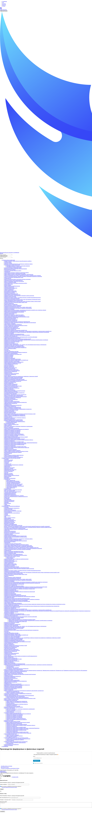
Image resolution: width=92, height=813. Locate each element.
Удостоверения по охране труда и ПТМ (12, 264)
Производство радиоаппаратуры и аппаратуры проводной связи (17, 321)
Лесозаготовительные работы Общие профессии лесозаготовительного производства (21, 630)
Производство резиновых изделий (13, 618)
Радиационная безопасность (10, 493)
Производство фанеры (8, 355)
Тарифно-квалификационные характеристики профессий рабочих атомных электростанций (22, 301)
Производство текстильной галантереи (12, 370)
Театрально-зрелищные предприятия (11, 428)
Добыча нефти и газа (8, 284)
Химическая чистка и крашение (10, 449)
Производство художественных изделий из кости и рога (15, 443)
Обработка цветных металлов (10, 296)
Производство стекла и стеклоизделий (11, 636)
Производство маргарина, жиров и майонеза (13, 686)
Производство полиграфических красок (12, 328)
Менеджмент (6, 477)
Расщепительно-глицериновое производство (13, 687)
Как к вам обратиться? (4, 797)
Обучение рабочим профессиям (8, 260)
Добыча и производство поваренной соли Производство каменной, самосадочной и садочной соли (24, 690)
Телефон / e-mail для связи (5, 799)
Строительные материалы (11, 486)
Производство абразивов (9, 309)
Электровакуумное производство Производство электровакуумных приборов (19, 596)
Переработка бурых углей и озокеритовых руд (13, 280)
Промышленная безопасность (10, 494)
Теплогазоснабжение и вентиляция (13, 482)
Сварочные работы (8, 537)
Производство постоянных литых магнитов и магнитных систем (16, 598)
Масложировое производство (10, 406)
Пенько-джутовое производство (10, 371)
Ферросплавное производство (10, 290)
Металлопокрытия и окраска (9, 269)
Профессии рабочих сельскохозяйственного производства (15, 741)
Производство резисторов (9, 592)
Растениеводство (9, 743)
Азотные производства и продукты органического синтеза (15, 325)
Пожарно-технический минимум (10, 524)
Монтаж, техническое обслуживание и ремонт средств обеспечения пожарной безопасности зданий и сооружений (27, 526)
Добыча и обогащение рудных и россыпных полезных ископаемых (17, 279)
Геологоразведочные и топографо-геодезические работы (15, 283)
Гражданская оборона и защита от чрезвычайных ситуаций (16, 529)
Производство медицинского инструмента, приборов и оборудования (18, 308)
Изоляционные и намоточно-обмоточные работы (14, 314)
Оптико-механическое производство (11, 456)
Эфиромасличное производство (10, 403)
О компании (4, 1)
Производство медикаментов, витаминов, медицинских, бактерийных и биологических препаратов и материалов (26, 332)
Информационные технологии (10, 469)
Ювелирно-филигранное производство (12, 437)
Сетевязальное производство (10, 374)
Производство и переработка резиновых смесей (13, 617)
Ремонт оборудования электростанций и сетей (13, 300)
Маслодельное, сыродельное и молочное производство (17, 668)
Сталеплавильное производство (10, 560)
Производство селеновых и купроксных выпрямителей (15, 595)
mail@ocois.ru (2, 771)
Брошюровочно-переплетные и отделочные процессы (15, 417)
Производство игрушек (8, 448)
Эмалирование (7, 271)
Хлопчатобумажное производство (11, 363)
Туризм (5, 504)
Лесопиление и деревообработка (10, 353)
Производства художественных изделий (12, 721)
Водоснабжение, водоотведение (12, 481)
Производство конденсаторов (10, 593)
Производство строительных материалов (12, 359)
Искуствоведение (7, 499)
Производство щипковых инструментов (12, 432)
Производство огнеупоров (9, 292)
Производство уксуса (8, 675)
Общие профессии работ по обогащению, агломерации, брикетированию (18, 274)
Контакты (4, 3)
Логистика (6, 472)
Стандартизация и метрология (10, 492)
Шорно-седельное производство (10, 385)
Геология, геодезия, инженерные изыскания (13, 489)
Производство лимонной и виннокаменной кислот (14, 334)
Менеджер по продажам (9, 523)
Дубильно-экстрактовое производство (11, 387)
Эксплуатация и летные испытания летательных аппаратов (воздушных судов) (19, 413)
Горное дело (6, 461)
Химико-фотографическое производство (12, 624)
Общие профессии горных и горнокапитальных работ (14, 273)
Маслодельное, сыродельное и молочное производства (15, 394)
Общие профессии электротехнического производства (15, 311)
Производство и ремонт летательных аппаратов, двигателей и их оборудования (20, 322)
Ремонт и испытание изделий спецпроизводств (13, 457)
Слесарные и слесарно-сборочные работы (12, 270)
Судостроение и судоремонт (9, 323)
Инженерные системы (8, 468)
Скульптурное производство (9, 445)
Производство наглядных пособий (13, 706)
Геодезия (6, 513)
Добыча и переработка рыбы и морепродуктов (13, 395)
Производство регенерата (9, 342)
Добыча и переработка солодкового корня (12, 408)
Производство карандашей (9, 358)
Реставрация (6, 498)
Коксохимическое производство (10, 291)
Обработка (6, 569)
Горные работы (7, 515)
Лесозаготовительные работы (10, 348)
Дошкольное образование (9, 467)
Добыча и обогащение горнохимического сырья (13, 277)
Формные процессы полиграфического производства (14, 415)
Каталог (1, 253)
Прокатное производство (9, 288)
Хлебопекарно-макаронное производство (12, 397)
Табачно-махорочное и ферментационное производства (15, 402)
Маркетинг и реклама (8, 473)
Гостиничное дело (7, 463)
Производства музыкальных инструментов (12, 712)
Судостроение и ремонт (9, 602)
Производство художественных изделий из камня (14, 441)
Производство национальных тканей (11, 646)
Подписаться (36, 760)
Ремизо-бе (6, 576)
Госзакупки (6, 462)
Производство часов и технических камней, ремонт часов (15, 302)
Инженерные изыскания (9, 519)
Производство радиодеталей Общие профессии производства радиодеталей (19, 591)
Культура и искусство (8, 471)
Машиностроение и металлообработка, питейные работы (15, 536)
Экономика (6, 502)
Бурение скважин (7, 285)
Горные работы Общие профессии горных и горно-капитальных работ (18, 545)
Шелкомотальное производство (10, 367)
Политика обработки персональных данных (9, 787)
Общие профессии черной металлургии (12, 286)
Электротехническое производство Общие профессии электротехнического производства (22, 583)
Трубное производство (8, 289)
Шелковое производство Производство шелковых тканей (15, 645)
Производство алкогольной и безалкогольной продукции (15, 396)
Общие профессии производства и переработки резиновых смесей (17, 338)
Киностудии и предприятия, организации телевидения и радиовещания (18, 426)
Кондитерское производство (9, 398)
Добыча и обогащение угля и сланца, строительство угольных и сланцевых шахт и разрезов (22, 275)
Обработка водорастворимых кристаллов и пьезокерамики (16, 600)
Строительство (7, 479)
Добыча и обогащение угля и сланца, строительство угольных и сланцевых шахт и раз (21, 547)
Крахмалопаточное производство (11, 399)
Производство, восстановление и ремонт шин (13, 340)
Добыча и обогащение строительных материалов (14, 281)
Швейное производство (9, 388)
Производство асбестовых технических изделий (13, 345)
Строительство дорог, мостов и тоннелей (14, 484)
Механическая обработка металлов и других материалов (15, 268)
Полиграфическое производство (10, 700)
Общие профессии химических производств (13, 324)
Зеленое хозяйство (8, 453)
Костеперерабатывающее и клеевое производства (14, 392)
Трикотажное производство (9, 368)
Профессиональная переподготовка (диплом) (11, 458)
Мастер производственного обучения (11, 475)
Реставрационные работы (11, 422)
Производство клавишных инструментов (12, 430)
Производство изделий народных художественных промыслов (16, 447)
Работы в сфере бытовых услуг (10, 733)
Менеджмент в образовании (9, 478)
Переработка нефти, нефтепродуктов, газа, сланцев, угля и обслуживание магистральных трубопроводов (25, 344)
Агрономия (6, 459)
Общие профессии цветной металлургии (12, 294)
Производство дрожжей (9, 333)
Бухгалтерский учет (8, 511)
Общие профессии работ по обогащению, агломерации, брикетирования (18, 546)
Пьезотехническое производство (10, 320)
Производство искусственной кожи (11, 343)
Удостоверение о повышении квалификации (11, 506)
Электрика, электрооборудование (13, 483)
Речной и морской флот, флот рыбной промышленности (17, 697)
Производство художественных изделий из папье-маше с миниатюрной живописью (20, 442)
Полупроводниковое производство (11, 317)
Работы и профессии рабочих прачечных (12, 450)
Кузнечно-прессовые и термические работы (13, 267)
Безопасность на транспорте (10, 532)
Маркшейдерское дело (8, 474)
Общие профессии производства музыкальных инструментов (16, 429)
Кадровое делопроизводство (10, 520)
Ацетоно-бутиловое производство (11, 615)
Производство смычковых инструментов (12, 431)
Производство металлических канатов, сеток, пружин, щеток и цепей (17, 307)
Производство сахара (8, 400)
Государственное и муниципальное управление (13, 464)
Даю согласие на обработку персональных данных (11, 786)
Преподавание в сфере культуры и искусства (13, 525)
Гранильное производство (9, 440)
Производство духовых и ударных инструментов (13, 434)
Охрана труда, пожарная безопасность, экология (14, 495)
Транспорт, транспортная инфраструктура (12, 491)
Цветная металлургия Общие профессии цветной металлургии (16, 567)
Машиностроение (7, 476)
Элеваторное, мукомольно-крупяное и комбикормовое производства (18, 409)
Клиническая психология (9, 470)
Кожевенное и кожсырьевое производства (12, 381)
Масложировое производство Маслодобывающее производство (17, 684)
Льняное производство (8, 364)
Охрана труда (7, 497)
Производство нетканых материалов (11, 373)
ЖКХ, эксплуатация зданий (9, 490)
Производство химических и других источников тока (14, 315)
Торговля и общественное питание (11, 410)
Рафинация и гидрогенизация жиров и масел (13, 685)
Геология (6, 514)
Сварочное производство (9, 500)
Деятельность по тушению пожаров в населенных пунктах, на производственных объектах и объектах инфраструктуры (27, 527)
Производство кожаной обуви (10, 382)
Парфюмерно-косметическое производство (12, 405)
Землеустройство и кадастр (9, 517)
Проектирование (7, 488)
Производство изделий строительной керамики (13, 377)
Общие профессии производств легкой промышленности (15, 380)
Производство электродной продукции (11, 298)
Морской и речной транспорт (10, 412)
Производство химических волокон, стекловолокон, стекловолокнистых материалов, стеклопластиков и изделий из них (27, 331)
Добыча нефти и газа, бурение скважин (12, 556)
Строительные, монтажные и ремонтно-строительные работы (16, 272)
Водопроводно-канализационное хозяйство (13, 452)
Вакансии (4, 4)
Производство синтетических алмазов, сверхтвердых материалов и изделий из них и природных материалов (25, 582)
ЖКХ (5, 516)
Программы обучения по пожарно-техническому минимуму (18, 265)
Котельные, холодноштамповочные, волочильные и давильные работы (18, 538)
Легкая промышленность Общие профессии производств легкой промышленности (20, 656)
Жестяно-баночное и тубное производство (12, 577)
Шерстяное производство (9, 365)
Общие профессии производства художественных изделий (18, 722)
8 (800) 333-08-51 (3, 9)
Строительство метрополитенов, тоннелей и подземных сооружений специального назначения (23, 276)
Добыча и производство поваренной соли (12, 407)
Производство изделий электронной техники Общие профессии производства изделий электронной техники (25, 586)
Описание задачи (3, 801)
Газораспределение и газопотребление (12, 512)
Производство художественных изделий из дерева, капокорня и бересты (18, 439)
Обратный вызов (3, 10)
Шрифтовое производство (9, 418)
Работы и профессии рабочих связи (11, 424)
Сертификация (5, 746)
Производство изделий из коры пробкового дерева (14, 346)
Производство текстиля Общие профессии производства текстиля (17, 641)
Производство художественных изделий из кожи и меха (15, 446)
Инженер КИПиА (7, 518)
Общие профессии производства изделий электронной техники (16, 316)
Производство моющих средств (10, 688)
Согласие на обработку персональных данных (10, 768)
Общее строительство (10, 480)
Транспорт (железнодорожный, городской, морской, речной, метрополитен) (19, 695)
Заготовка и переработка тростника (11, 351)
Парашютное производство (9, 389)
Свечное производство (8, 689)
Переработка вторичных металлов (11, 293)
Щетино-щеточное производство (10, 659)
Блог (3, 2)
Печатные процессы (8, 416)
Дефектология (7, 466)
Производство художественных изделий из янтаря (14, 444)
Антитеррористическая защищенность (11, 508)
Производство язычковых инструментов (12, 433)
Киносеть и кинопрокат (8, 427)
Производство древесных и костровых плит (13, 354)
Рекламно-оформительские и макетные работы (13, 420)
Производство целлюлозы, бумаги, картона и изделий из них (16, 360)
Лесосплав (6, 349)
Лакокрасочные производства (10, 329)
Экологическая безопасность (10, 531)
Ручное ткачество (7, 375)
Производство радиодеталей (10, 318)
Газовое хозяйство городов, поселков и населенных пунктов (16, 451)
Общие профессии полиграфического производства (14, 414)
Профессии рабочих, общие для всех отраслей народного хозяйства (17, 261)
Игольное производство (9, 303)
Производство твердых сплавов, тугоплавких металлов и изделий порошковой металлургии (22, 297)
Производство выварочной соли (12, 691)
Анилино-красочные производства (11, 327)
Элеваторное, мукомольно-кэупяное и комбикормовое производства (17, 693)
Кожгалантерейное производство (10, 384)
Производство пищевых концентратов (11, 401)
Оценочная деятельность (9, 501)
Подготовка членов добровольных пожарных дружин (14, 528)
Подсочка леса (7, 350)
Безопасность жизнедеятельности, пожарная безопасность (16, 496)
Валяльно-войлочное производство (11, 369)
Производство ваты (8, 372)
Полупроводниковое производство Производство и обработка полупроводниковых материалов (23, 587)
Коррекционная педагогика (9, 522)
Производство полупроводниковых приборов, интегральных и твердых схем (19, 588)
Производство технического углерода (11, 341)
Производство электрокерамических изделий (13, 378)
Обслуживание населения (11, 736)
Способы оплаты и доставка (6, 766)
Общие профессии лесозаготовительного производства (15, 347)
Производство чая (8, 404)
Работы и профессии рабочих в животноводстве (13, 455)
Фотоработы (6, 454)
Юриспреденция (7, 503)
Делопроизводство (8, 465)
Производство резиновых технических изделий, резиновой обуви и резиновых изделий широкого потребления (26, 339)
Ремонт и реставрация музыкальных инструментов (16, 719)
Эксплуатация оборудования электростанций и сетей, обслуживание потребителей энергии (22, 299)
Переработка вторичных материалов (11, 566)
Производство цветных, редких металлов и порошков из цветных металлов (19, 295)
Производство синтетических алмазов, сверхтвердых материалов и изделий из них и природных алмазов (25, 310)
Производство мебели (8, 356)
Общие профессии (8, 425)
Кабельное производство (9, 313)
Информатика (7, 505)
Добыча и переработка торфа (10, 282)
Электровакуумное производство (10, 319)
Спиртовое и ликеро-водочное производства (13, 672)
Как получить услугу (5, 767)
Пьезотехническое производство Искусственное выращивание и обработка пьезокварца (22, 599)
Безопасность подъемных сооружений (12, 533)
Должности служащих (8, 745)
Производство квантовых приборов (11, 590)
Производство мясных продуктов (10, 391)
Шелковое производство (9, 366)
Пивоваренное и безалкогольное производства (13, 673)
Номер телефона (3, 784)
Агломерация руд (7, 278)
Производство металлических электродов (12, 306)
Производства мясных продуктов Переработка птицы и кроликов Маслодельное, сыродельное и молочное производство (28, 664)
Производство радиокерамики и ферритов (12, 594)
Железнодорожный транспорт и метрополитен (13, 419)
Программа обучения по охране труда (13, 266)
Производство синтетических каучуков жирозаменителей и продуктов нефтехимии (20, 616)
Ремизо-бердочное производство (10, 304)
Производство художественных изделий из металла (14, 438)
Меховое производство (8, 383)
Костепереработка (10, 666)
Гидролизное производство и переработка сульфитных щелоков (17, 335)
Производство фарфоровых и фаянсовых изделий (14, 379)
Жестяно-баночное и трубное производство (13, 305)
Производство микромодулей (10, 589)
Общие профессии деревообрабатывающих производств (15, 352)
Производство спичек (8, 357)
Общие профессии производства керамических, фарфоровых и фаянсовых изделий (21, 376)
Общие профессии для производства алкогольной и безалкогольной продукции (20, 674)
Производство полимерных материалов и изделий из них (15, 330)
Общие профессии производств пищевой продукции (14, 390)
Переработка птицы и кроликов (10, 393)
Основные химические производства (11, 326)
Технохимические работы (9, 597)
